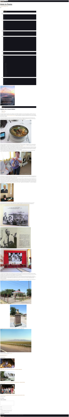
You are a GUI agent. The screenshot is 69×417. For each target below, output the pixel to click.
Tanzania (4, 18)
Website (1, 409)
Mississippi (6, 69)
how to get (1, 354)
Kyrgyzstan (4, 23)
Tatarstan (4, 84)
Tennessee (6, 75)
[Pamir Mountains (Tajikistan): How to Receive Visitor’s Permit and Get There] (7, 393)
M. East (2, 51)
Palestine (4, 53)
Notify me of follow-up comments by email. (6, 410)
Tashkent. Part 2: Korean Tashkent (7, 109)
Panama (4, 61)
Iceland (4, 43)
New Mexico (6, 71)
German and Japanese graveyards (11, 115)
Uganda (4, 19)
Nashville (6, 70)
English (6, 11)
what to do (6, 354)
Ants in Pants (6, 4)
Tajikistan (4, 27)
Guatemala (4, 58)
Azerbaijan (4, 34)
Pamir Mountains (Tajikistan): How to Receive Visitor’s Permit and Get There (12, 395)
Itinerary (4, 14)
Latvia (3, 44)
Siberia (4, 83)
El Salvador (4, 57)
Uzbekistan (3, 107)
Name (1, 406)
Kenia (3, 16)
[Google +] (5, 355)
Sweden (4, 50)
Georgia (4, 35)
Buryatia (4, 78)
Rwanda (4, 17)
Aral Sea (25, 145)
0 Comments (3, 112)
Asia (2, 106)
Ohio (5, 74)
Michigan (5, 68)
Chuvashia (4, 79)
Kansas (5, 66)
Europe (2, 36)
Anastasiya (4, 110)
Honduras (4, 59)
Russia (2, 77)
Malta (3, 45)
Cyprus (4, 37)
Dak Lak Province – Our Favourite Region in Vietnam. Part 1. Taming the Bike (12, 382)
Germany (4, 41)
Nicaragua (4, 60)
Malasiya (4, 24)
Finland (4, 40)
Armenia (4, 33)
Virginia (5, 76)
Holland (4, 42)
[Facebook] (4, 355)
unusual (4, 354)
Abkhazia (4, 32)
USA (3, 62)
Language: (3, 10)
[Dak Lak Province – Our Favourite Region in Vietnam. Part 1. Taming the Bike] (7, 380)
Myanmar (4, 26)
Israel (3, 52)
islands (5, 49)
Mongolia (4, 25)
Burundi (4, 15)
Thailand (4, 28)
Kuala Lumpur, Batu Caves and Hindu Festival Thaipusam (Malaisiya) (11, 369)
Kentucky (6, 67)
